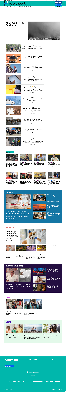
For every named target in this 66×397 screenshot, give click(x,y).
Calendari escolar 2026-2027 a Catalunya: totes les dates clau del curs (32, 120)
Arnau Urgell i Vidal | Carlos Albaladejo (12, 220)
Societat (15, 6)
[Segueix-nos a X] (5, 363)
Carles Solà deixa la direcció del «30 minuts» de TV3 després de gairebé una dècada (18, 286)
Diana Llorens (45, 338)
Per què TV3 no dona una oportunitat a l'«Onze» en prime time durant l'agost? (52, 270)
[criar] (57, 382)
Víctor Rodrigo (32, 70)
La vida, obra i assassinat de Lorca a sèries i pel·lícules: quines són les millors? (53, 286)
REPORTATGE (54, 180)
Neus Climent (39, 259)
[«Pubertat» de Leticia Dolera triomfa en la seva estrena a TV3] (13, 68)
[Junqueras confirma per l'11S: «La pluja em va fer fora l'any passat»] (26, 175)
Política (25, 6)
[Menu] (4, 6)
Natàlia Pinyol (33, 123)
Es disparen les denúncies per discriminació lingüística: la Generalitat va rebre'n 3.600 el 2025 (32, 89)
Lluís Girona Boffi (32, 92)
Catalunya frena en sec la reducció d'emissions (32, 99)
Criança (7, 334)
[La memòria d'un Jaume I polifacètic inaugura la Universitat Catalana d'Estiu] (40, 175)
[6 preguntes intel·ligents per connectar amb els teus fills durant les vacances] (33, 328)
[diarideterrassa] (27, 382)
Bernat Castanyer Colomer (24, 167)
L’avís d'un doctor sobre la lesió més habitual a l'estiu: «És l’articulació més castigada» (10, 255)
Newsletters (50, 0)
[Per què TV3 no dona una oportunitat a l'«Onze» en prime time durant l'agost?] (39, 271)
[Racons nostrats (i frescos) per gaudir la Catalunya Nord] (21, 248)
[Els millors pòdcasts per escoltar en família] (14, 328)
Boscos (48, 194)
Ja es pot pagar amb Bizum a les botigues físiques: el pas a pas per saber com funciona (32, 79)
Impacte (32, 97)
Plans (44, 334)
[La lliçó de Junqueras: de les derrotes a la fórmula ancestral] (26, 157)
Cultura (29, 6)
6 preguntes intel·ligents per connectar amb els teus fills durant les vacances (32, 337)
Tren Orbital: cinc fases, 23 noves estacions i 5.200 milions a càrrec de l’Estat (32, 58)
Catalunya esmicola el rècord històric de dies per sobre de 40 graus (53, 206)
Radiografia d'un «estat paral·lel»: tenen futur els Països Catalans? (39, 164)
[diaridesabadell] (16, 382)
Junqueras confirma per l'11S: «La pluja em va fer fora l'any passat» (26, 182)
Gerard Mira (33, 113)
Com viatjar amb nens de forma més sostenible (50, 336)
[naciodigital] (8, 382)
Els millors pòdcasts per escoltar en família (12, 336)
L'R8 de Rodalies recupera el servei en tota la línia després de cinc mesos (32, 47)
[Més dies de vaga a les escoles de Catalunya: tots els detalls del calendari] (13, 110)
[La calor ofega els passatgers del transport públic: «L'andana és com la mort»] (39, 215)
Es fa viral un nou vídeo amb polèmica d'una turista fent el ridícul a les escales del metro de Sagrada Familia (33, 312)
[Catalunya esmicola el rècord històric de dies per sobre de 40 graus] (39, 207)
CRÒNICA (25, 162)
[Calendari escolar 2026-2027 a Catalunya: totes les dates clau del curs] (13, 121)
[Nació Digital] (13, 3)
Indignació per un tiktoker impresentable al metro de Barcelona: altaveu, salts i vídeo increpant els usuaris (14, 312)
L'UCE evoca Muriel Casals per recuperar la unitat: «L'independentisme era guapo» (11, 183)
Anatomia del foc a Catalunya (15, 24)
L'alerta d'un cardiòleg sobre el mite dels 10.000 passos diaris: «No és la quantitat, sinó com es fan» (41, 255)
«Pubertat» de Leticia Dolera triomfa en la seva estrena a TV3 (33, 68)
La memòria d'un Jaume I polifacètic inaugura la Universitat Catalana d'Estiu (40, 182)
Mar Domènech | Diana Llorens (10, 338)
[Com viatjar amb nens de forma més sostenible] (51, 328)
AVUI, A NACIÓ (10, 152)
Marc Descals (32, 144)
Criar (33, 107)
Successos (21, 6)
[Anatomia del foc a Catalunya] (44, 31)
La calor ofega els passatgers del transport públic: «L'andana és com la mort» (53, 214)
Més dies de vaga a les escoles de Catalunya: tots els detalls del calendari (32, 110)
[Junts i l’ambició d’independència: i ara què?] (54, 157)
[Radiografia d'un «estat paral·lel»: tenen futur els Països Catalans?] (40, 157)
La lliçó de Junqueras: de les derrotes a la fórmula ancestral (26, 164)
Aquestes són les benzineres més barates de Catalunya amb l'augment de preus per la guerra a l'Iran (32, 141)
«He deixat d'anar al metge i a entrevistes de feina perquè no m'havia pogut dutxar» (54, 183)
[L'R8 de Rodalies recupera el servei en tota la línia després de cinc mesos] (13, 48)
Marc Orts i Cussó (51, 186)
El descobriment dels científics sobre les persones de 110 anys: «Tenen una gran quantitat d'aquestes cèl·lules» (31, 255)
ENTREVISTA (52, 194)
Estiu (25, 334)
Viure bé (10, 227)
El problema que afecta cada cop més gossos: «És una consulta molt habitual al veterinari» (12, 236)
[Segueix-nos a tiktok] (7, 363)
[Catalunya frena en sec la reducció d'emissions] (13, 100)
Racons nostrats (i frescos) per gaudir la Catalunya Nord (20, 254)
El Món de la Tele (14, 266)
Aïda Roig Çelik (26, 340)
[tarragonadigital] (38, 382)
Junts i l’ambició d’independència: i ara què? (54, 164)
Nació (33, 45)
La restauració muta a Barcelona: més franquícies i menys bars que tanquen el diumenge (12, 165)
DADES (34, 86)
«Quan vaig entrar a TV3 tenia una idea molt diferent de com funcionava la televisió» (53, 278)
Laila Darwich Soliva (9, 242)
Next (8, 297)
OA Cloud (60, 389)
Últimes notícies (10, 6)
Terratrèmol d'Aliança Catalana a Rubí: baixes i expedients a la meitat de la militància (33, 131)
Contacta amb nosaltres (9, 366)
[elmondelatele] (49, 382)
